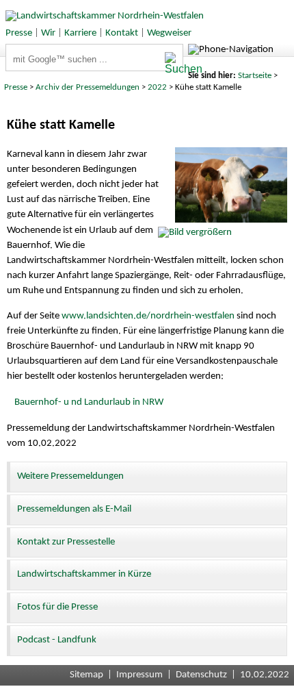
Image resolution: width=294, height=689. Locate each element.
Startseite (254, 75)
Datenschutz (201, 675)
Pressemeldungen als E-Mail (74, 509)
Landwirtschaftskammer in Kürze (84, 574)
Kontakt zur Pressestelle (66, 542)
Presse (18, 33)
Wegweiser (169, 33)
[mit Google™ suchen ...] (174, 64)
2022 (157, 87)
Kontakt (121, 33)
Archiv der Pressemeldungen (87, 87)
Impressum (139, 675)
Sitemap (86, 675)
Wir (48, 33)
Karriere (80, 33)
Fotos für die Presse (57, 607)
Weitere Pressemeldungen (70, 476)
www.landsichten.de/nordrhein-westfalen (148, 316)
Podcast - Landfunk (56, 640)
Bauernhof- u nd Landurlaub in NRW (88, 402)
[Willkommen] (102, 16)
